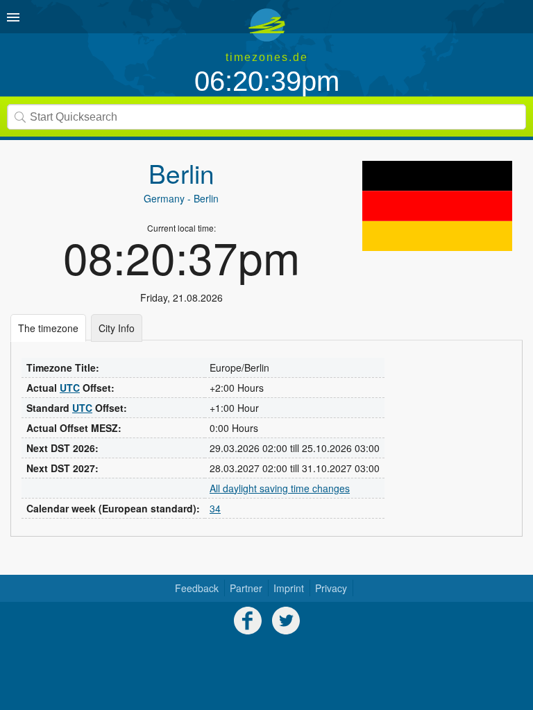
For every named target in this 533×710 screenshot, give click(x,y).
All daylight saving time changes (280, 488)
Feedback (197, 588)
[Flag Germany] (437, 206)
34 (215, 508)
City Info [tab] (117, 328)
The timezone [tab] (48, 328)
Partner (246, 588)
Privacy (331, 588)
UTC (70, 388)
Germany (164, 198)
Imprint (288, 588)
